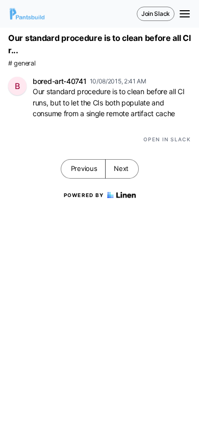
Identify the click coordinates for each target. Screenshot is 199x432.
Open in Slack (167, 139)
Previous (84, 168)
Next (121, 168)
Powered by (84, 195)
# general (21, 63)
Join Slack (155, 13)
